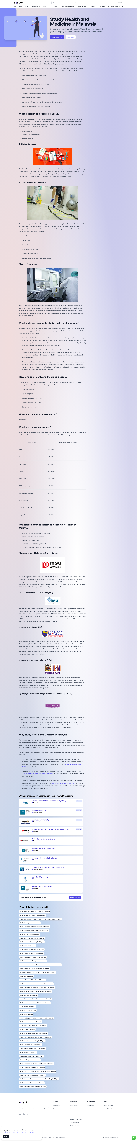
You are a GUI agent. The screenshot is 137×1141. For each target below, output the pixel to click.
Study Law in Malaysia (26, 1014)
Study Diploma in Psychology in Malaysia (32, 942)
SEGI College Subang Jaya (43, 848)
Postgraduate (82, 6)
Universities (34, 6)
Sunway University (40, 820)
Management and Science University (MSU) (52, 829)
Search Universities (75, 897)
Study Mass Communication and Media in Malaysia (35, 911)
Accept (6, 1136)
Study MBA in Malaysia (26, 976)
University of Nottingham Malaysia (48, 867)
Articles (102, 6)
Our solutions (90, 1105)
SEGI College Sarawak (42, 886)
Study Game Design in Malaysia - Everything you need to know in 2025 (40, 919)
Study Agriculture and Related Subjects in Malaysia (35, 1003)
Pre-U (45, 6)
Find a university (74, 1105)
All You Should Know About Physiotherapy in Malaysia (35, 999)
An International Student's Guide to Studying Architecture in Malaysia (40, 965)
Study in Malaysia (74, 1122)
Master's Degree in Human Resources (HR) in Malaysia (35, 991)
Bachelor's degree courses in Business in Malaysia (34, 968)
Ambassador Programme (115, 6)
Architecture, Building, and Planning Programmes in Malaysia (38, 1071)
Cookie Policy (9, 1132)
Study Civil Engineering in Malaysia (30, 923)
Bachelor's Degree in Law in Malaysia (30, 1044)
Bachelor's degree (67, 6)
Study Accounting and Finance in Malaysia (32, 1067)
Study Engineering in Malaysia (28, 995)
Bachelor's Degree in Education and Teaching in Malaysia (36, 1063)
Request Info (71, 37)
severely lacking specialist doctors (62, 783)
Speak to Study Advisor (76, 1119)
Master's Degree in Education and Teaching (32, 980)
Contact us (56, 1108)
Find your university (57, 37)
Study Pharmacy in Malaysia (28, 1052)
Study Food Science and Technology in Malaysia (34, 930)
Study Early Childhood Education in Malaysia (33, 1025)
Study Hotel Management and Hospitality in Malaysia (35, 1037)
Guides (93, 6)
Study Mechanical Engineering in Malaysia (32, 938)
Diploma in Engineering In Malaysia (30, 1060)
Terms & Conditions (30, 1132)
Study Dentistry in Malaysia (28, 1010)
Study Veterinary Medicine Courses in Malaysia (33, 1033)
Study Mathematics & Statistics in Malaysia (32, 915)
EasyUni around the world (111, 1137)
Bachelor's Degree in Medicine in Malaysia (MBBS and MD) (36, 1018)
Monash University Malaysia (44, 858)
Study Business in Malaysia (28, 945)
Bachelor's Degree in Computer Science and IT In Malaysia (37, 987)
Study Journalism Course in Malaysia (30, 1022)
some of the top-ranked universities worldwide (37, 773)
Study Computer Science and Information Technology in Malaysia (39, 1079)
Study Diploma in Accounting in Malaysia (32, 1083)
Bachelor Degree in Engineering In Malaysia (32, 1048)
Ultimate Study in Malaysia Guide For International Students (37, 972)
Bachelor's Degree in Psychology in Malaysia (33, 957)
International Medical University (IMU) (49, 801)
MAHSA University (40, 877)
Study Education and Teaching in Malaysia (32, 1041)
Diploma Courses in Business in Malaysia (32, 1056)
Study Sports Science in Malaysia (29, 934)
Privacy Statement (18, 1132)
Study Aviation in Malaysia (27, 1006)
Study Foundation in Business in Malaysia (32, 949)
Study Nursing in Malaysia (27, 1029)
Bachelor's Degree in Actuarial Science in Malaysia (34, 926)
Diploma (54, 6)
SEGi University (39, 810)
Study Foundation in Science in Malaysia (31, 953)
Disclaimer (106, 1112)
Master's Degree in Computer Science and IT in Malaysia (36, 984)
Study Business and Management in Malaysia (33, 961)
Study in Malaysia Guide (21, 6)
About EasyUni (56, 1105)
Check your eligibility (75, 1125)
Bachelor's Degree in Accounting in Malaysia (33, 1086)
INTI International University (44, 839)
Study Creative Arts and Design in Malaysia (32, 1075)
